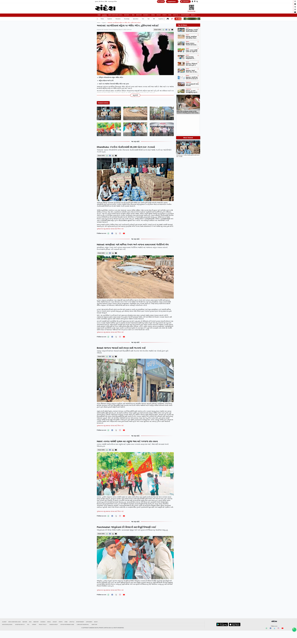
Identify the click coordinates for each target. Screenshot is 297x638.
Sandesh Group (53, 624)
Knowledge (126, 18)
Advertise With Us (20, 624)
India (133, 15)
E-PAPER (161, 1)
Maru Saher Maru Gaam (115, 15)
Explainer (110, 18)
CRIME (169, 15)
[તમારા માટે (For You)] (172, 18)
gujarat (104, 22)
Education (118, 18)
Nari (149, 18)
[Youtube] (295, 12)
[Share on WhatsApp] (294, 629)
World (153, 15)
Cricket (158, 15)
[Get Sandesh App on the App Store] (234, 624)
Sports (164, 15)
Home (99, 15)
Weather (126, 15)
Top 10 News (182, 25)
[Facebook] (295, 4)
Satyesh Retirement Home (67, 624)
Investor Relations (7, 624)
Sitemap (34, 624)
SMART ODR (94, 624)
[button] (192, 1)
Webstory (139, 15)
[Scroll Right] (164, 19)
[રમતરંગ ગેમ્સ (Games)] (167, 18)
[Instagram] (295, 9)
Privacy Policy (43, 624)
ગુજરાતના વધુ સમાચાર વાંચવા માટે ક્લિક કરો (110, 229)
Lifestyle (175, 15)
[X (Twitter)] (169, 30)
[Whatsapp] (295, 1)
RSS (28, 624)
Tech (143, 18)
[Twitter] (295, 7)
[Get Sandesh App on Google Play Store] (222, 624)
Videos (102, 18)
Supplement (172, 1)
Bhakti (193, 15)
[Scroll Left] (97, 19)
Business (146, 15)
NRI (154, 18)
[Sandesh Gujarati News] (107, 8)
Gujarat (104, 15)
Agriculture (135, 18)
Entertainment (185, 15)
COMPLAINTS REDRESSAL (83, 624)
